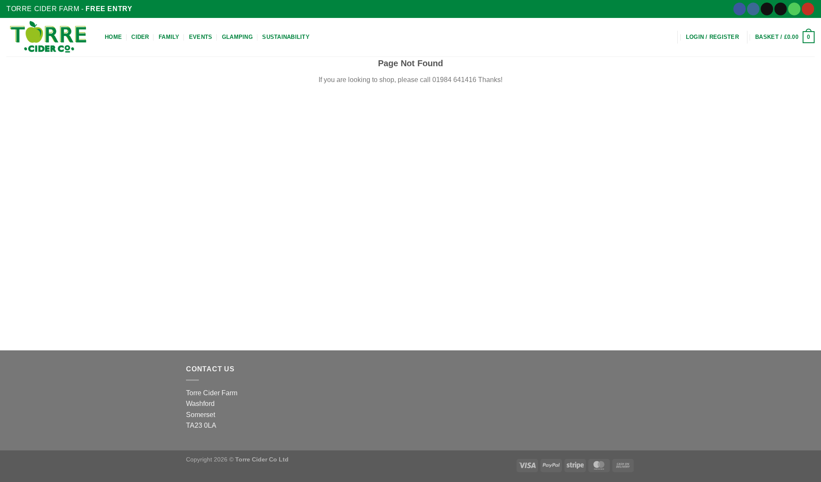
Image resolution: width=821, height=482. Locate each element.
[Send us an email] (780, 9)
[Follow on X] (767, 9)
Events (201, 37)
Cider (140, 37)
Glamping (237, 37)
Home (113, 37)
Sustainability (286, 37)
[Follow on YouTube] (808, 9)
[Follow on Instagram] (753, 9)
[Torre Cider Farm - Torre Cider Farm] (49, 37)
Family (169, 37)
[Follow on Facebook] (739, 9)
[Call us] (794, 9)
